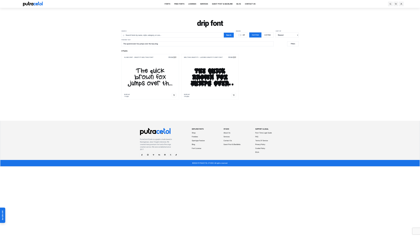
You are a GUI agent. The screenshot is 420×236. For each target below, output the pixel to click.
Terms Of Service (261, 141)
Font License (196, 148)
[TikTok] (176, 155)
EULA (257, 152)
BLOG (238, 4)
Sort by (278, 31)
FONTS (167, 4)
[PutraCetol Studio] (33, 4)
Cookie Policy (260, 148)
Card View (255, 35)
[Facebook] (142, 155)
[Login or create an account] (401, 4)
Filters (293, 44)
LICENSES (192, 4)
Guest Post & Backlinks (232, 144)
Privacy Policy (260, 144)
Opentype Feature (198, 141)
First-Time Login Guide (263, 133)
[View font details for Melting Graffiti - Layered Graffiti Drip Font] (233, 95)
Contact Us (228, 141)
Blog (193, 144)
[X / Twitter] (170, 155)
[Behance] (159, 155)
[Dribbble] (165, 155)
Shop (194, 133)
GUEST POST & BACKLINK (222, 4)
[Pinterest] (153, 155)
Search (123, 31)
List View (267, 35)
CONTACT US (250, 4)
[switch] (241, 35)
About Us (227, 133)
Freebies (195, 137)
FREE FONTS (179, 4)
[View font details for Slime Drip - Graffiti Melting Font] (174, 95)
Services (227, 137)
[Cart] (396, 4)
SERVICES (204, 4)
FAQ (256, 137)
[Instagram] (148, 155)
